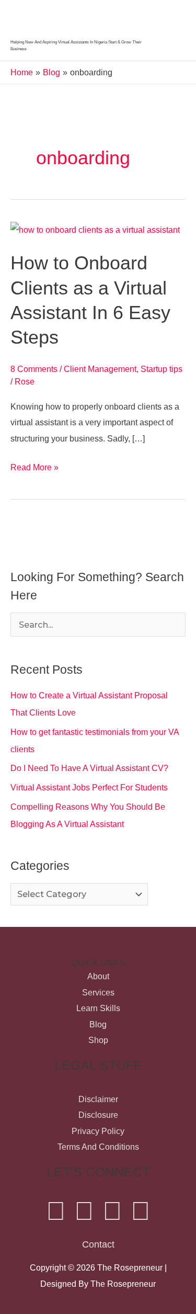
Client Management (100, 368)
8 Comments (33, 368)
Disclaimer (98, 1099)
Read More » (34, 465)
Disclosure (98, 1114)
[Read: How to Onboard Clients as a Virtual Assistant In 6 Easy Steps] (95, 229)
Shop (98, 1040)
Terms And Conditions (98, 1146)
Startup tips (161, 368)
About (98, 976)
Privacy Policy (98, 1131)
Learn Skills (98, 1008)
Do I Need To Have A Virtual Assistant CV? (89, 768)
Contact (98, 1244)
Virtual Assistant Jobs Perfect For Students (89, 787)
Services (98, 992)
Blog (98, 1024)
